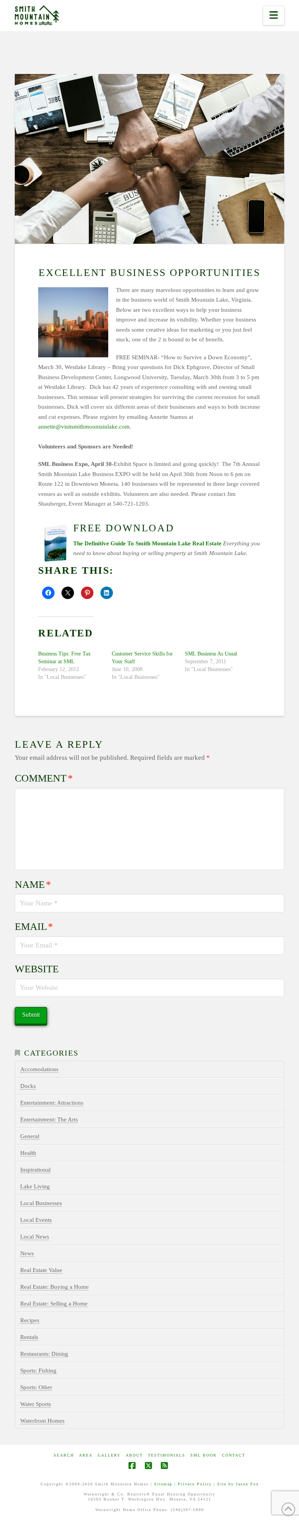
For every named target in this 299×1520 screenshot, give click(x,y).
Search (64, 1455)
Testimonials (166, 1455)
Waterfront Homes (42, 1421)
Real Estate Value (41, 1270)
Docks (28, 1086)
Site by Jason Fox (238, 1484)
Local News (34, 1237)
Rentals (29, 1337)
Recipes (29, 1320)
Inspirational (35, 1170)
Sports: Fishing (38, 1370)
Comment (44, 778)
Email (34, 926)
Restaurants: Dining (44, 1354)
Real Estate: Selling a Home (54, 1303)
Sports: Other (36, 1387)
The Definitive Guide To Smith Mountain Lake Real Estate (147, 543)
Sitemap (163, 1484)
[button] (273, 15)
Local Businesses (41, 1203)
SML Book (203, 1455)
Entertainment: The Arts (49, 1119)
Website (37, 969)
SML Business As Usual (211, 654)
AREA (86, 1455)
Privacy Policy (195, 1484)
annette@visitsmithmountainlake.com (84, 426)
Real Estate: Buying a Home (54, 1287)
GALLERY (109, 1455)
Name (33, 884)
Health (28, 1153)
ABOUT (134, 1455)
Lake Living (35, 1186)
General (29, 1136)
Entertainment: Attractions (51, 1103)
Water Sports (35, 1404)
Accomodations (39, 1069)
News (27, 1253)
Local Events (36, 1220)
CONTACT (233, 1455)
